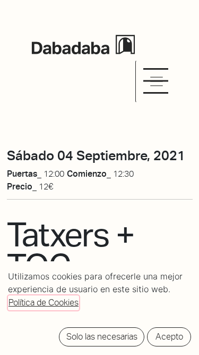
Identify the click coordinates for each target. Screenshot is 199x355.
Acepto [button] (169, 337)
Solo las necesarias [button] (101, 337)
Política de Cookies (43, 303)
